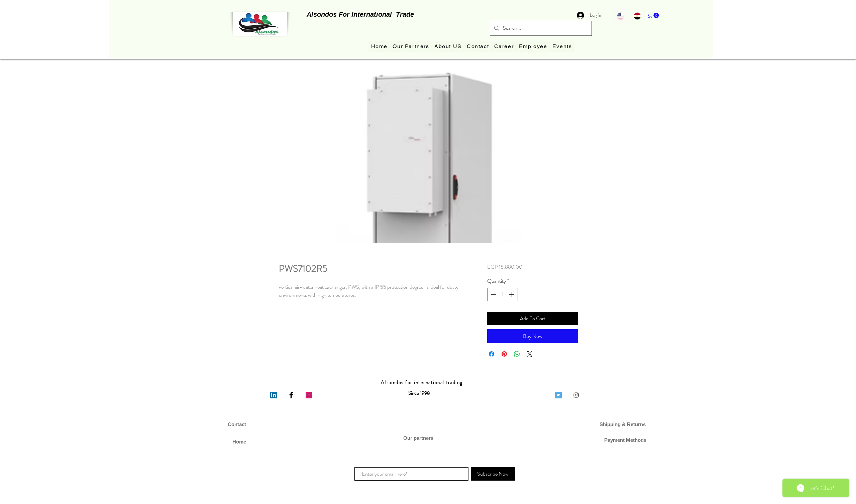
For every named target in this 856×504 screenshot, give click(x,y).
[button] (653, 15)
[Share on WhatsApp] (517, 354)
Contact (237, 424)
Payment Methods (623, 440)
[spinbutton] (503, 294)
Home (239, 442)
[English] (620, 16)
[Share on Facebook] (492, 354)
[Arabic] (637, 16)
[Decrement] (493, 294)
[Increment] (512, 294)
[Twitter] (558, 395)
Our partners (419, 438)
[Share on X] (530, 354)
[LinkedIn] (273, 395)
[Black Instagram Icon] (576, 395)
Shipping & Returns (623, 424)
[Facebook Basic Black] (291, 395)
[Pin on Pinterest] (504, 354)
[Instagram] (309, 395)
